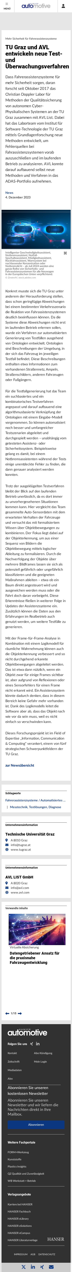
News (9, 192)
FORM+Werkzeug (18, 1152)
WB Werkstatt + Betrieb (22, 1181)
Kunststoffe (14, 1159)
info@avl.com (20, 887)
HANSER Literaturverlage (22, 1240)
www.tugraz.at (21, 849)
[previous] (7, 1013)
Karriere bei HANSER (20, 1204)
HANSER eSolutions (20, 1226)
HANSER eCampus (19, 1233)
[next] (20, 1013)
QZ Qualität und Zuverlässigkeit (26, 1174)
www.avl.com (20, 892)
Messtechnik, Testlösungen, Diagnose (35, 807)
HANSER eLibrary (18, 1219)
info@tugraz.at (21, 845)
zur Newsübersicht (19, 765)
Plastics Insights (17, 1166)
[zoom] (65, 253)
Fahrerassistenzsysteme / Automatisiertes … (35, 800)
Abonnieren (36, 1124)
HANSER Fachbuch (19, 1211)
